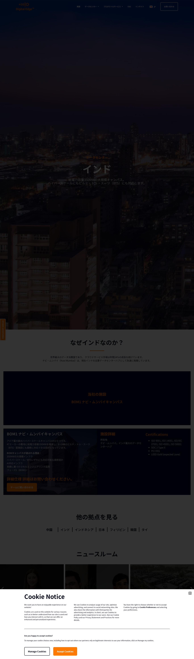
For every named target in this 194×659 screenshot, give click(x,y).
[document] (97, 329)
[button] (190, 593)
